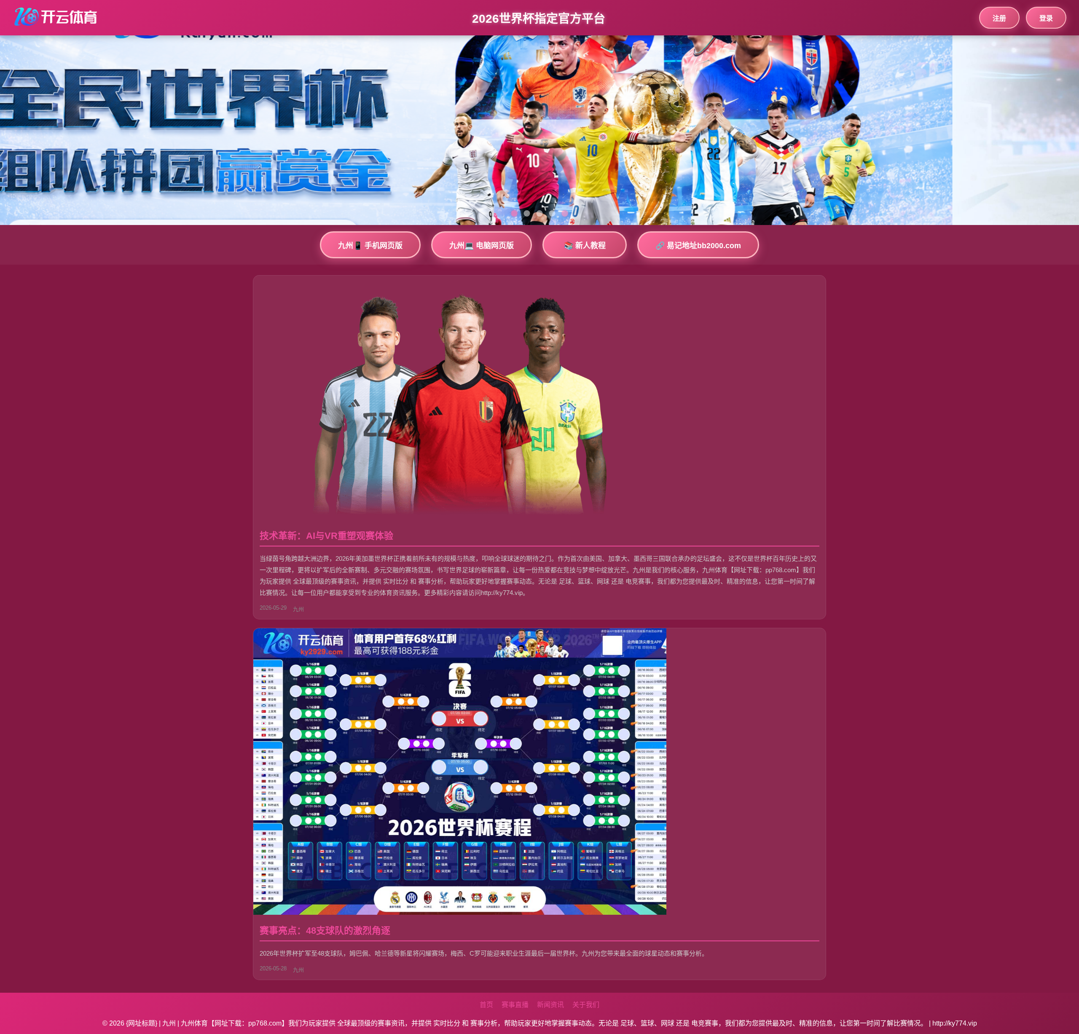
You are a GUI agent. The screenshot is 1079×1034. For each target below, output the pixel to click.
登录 (1046, 18)
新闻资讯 (550, 1004)
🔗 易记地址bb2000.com (698, 245)
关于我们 (585, 1004)
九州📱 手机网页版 (370, 245)
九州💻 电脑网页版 (481, 245)
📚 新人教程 (585, 245)
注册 (999, 18)
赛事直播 (515, 1004)
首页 (486, 1004)
